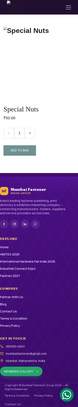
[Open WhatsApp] (67, 395)
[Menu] (68, 7)
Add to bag (19, 150)
